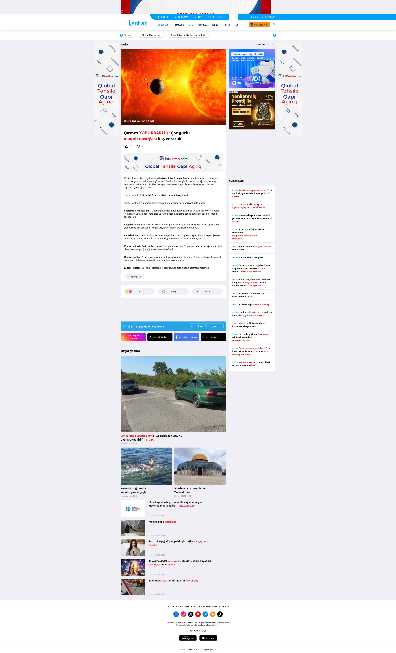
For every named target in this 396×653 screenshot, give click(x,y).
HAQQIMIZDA (204, 606)
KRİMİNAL (202, 24)
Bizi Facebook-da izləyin (188, 337)
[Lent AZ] (138, 23)
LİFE (191, 24)
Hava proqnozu (224, 35)
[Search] (274, 24)
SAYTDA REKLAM (175, 606)
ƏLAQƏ (187, 606)
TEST (237, 24)
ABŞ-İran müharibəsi (195, 35)
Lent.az (127, 195)
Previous (121, 35)
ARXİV (194, 606)
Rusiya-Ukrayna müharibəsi (158, 35)
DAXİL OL (255, 17)
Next (274, 35)
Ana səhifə (262, 44)
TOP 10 (226, 24)
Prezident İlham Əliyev (255, 35)
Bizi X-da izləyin (211, 337)
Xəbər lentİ (164, 24)
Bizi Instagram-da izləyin (135, 337)
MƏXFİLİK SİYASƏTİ (220, 606)
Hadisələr (129, 35)
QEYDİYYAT (270, 17)
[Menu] (122, 23)
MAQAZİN (179, 24)
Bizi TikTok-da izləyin (160, 337)
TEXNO (215, 24)
